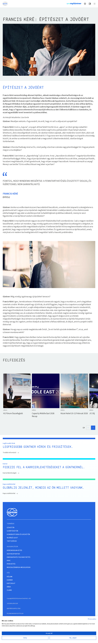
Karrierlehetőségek (9, 473)
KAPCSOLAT (11, 583)
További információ (9, 452)
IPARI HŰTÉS (11, 564)
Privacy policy (92, 619)
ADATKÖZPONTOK (13, 554)
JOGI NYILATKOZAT (12, 603)
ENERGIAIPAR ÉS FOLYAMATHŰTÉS (18, 557)
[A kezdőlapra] (5, 3)
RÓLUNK (9, 577)
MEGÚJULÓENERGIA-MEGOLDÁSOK (18, 567)
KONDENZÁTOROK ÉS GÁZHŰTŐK (18, 534)
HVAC (8, 560)
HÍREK (9, 587)
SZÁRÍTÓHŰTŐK (12, 531)
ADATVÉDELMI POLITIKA (13, 608)
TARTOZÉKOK (12, 541)
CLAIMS (9, 590)
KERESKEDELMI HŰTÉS (14, 550)
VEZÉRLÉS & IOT (12, 538)
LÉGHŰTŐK (10, 528)
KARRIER (10, 580)
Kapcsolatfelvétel (9, 493)
